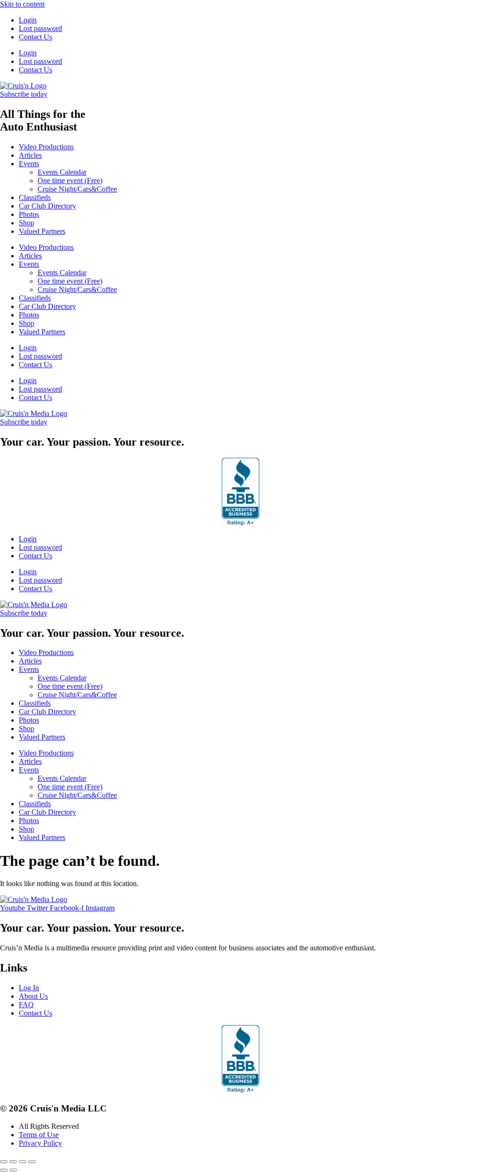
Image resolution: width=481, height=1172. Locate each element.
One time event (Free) (70, 181)
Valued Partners (42, 231)
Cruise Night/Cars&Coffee (77, 189)
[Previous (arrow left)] (4, 1170)
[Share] (22, 1161)
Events (29, 164)
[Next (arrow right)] (13, 1170)
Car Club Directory (47, 206)
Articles (30, 155)
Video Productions (46, 147)
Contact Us (35, 37)
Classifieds (35, 197)
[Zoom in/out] (4, 1161)
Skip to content (22, 4)
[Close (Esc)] (32, 1161)
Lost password (40, 28)
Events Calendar (62, 172)
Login (28, 20)
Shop (26, 223)
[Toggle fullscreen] (13, 1161)
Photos (29, 214)
